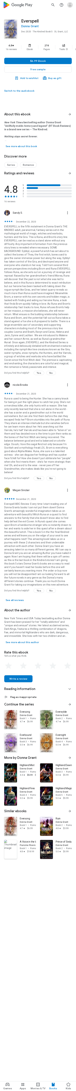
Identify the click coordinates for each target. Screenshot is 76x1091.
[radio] (8, 666)
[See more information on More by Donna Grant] (69, 758)
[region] (38, 47)
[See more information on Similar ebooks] (69, 811)
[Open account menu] (70, 5)
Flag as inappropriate (20, 697)
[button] (67, 49)
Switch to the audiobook (19, 90)
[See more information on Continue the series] (69, 704)
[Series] (11, 164)
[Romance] (28, 164)
